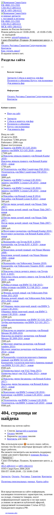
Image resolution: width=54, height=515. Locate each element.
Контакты (6, 48)
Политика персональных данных (18, 481)
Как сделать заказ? (10, 51)
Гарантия (24, 45)
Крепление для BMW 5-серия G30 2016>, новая (25, 395)
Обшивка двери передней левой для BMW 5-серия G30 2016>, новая (24, 313)
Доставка (14, 45)
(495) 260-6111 (11, 10)
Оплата (5, 45)
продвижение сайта (11, 513)
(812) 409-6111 (11, 8)
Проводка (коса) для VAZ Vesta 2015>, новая (24, 373)
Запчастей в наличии (26, 431)
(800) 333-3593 (10, 5)
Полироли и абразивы (18, 80)
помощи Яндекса (39, 455)
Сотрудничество (37, 45)
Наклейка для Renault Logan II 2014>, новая (23, 199)
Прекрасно (7, 458)
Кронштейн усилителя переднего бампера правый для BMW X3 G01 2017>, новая (27, 364)
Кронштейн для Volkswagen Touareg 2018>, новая (26, 266)
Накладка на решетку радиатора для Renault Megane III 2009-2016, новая (23, 337)
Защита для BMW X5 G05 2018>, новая (21, 150)
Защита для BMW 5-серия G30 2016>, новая (23, 182)
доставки (22, 436)
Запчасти (12, 78)
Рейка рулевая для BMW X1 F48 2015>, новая (24, 287)
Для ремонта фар (15, 83)
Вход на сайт (13, 113)
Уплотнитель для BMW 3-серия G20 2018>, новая (26, 403)
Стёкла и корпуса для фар (30, 78)
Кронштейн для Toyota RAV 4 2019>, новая (23, 244)
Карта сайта (42, 481)
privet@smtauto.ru (20, 37)
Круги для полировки (41, 80)
